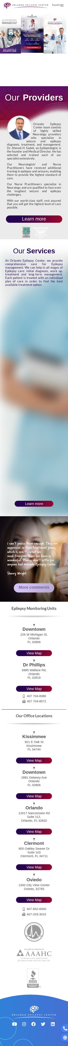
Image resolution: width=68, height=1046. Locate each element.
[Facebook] (33, 1024)
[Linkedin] (52, 1024)
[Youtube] (14, 1024)
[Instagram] (24, 1024)
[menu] (62, 5)
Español (56, 4)
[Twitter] (43, 1024)
